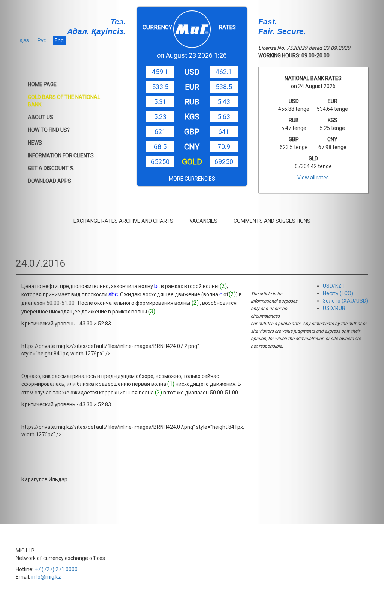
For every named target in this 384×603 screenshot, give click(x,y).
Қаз (24, 40)
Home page (42, 84)
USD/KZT (334, 286)
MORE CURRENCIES (192, 179)
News (35, 143)
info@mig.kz (46, 577)
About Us (40, 117)
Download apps (49, 181)
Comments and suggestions (272, 221)
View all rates (313, 178)
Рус (42, 40)
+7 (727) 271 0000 (56, 569)
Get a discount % (51, 168)
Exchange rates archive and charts (123, 221)
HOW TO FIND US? (49, 130)
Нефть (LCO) (338, 293)
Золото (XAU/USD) (345, 301)
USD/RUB (334, 308)
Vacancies (203, 221)
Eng (59, 40)
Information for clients (61, 155)
